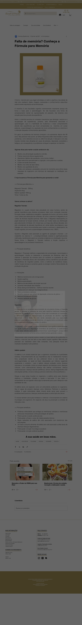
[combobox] (51, 311)
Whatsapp (42, 316)
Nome (41, 298)
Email (41, 323)
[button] (62, 294)
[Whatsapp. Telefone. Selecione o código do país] (41, 319)
